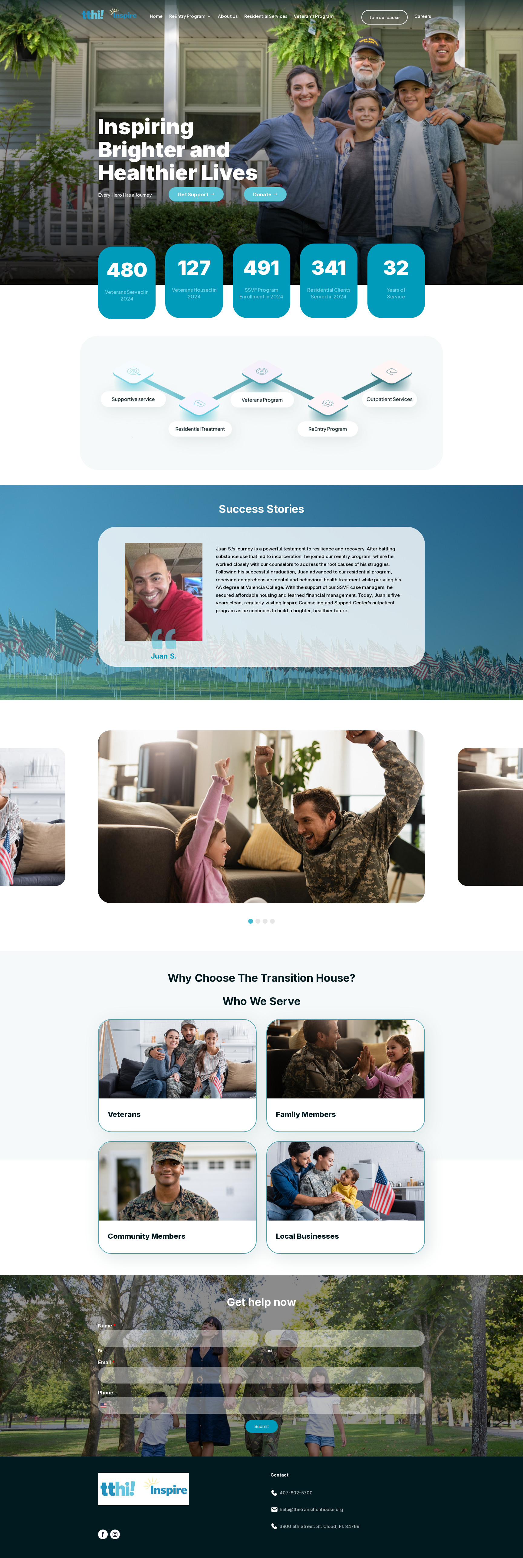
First (102, 1350)
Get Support (193, 194)
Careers (422, 16)
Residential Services (265, 16)
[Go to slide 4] (272, 921)
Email (106, 1362)
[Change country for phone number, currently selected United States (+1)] (105, 1405)
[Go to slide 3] (265, 921)
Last (268, 1350)
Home (156, 16)
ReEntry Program (187, 16)
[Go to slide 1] (250, 921)
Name (107, 1326)
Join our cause (385, 17)
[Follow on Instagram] (115, 1534)
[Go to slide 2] (257, 921)
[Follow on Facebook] (103, 1534)
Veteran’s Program (314, 16)
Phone (105, 1393)
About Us (228, 16)
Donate (262, 194)
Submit (262, 1426)
